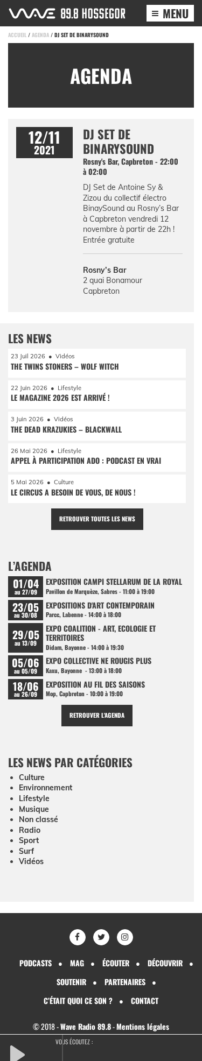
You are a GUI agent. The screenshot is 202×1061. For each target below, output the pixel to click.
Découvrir (165, 962)
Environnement (45, 788)
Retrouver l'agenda (96, 715)
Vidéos (31, 861)
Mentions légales (142, 1026)
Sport (29, 840)
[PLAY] (35, 1053)
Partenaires (125, 981)
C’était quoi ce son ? (78, 1000)
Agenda (40, 35)
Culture (32, 777)
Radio (29, 830)
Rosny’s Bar (104, 270)
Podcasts (35, 962)
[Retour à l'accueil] (67, 13)
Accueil (17, 35)
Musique (34, 809)
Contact (144, 1000)
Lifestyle (34, 798)
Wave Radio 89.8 (85, 1026)
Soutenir (71, 981)
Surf (26, 851)
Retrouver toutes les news (97, 518)
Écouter (115, 962)
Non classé (38, 819)
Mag (77, 962)
